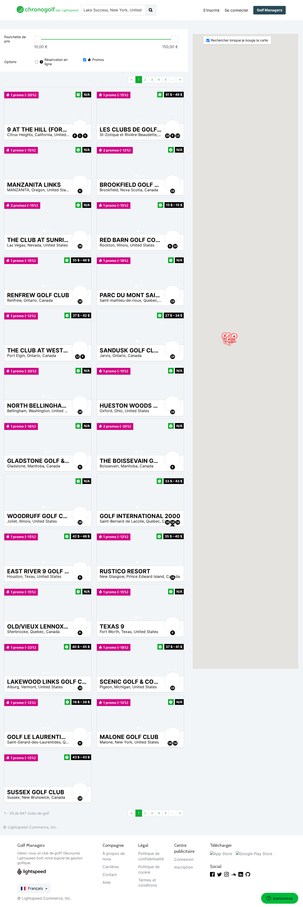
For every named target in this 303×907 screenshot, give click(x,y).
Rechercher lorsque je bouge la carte (239, 40)
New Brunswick (35, 797)
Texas (29, 576)
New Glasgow (112, 576)
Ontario (30, 300)
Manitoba (35, 466)
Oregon (38, 189)
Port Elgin (16, 355)
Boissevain (109, 466)
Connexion (183, 859)
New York (123, 742)
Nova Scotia (131, 189)
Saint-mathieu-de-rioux (120, 300)
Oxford (106, 410)
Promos (98, 60)
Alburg (13, 686)
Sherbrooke (17, 631)
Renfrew (14, 300)
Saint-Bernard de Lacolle (122, 521)
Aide (106, 882)
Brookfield (109, 189)
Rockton (107, 245)
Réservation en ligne (56, 62)
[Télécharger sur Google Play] (254, 853)
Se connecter (236, 10)
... (172, 79)
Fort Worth (109, 631)
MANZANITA (18, 189)
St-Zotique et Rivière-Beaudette (128, 134)
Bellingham (17, 410)
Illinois (122, 245)
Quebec (150, 300)
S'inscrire (211, 10)
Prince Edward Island (145, 576)
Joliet (12, 521)
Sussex (13, 797)
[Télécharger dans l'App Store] (221, 853)
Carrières (110, 866)
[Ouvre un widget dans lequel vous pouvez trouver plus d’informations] (279, 899)
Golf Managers (269, 10)
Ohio (118, 410)
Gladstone (16, 466)
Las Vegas (16, 245)
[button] (12, 105)
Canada (151, 189)
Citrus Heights (20, 134)
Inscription (183, 867)
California (43, 134)
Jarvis (105, 355)
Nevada (34, 245)
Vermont (28, 686)
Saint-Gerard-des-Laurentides (34, 742)
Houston (14, 576)
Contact (109, 874)
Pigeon (106, 686)
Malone (106, 742)
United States (66, 134)
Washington (39, 410)
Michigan (122, 686)
